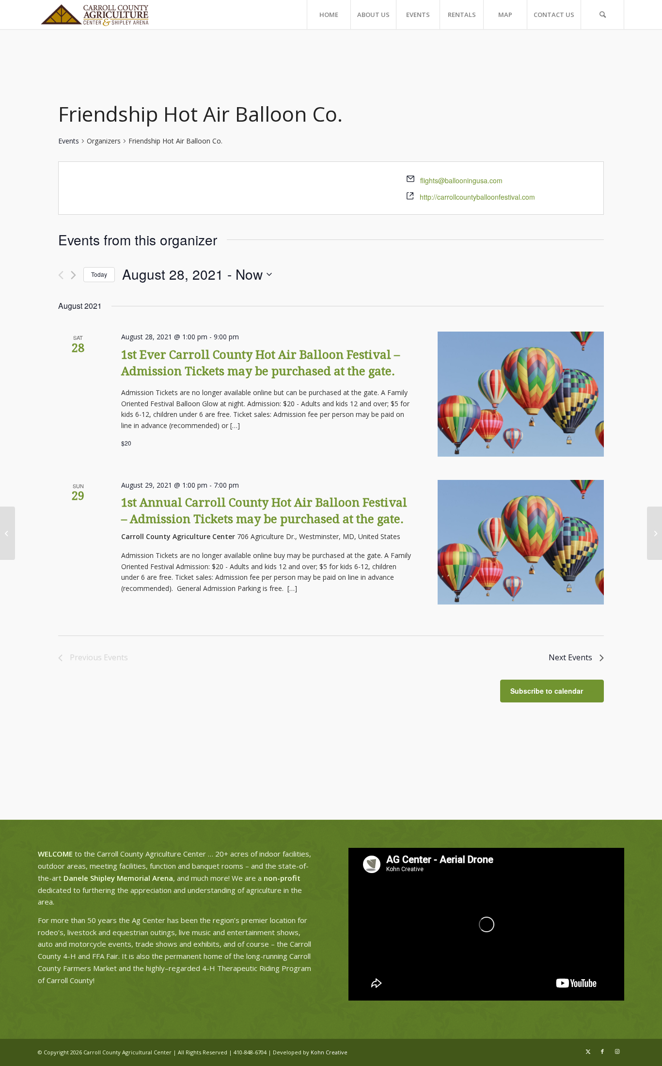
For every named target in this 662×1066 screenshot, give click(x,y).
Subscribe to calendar (546, 691)
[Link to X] (588, 1051)
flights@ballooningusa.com (461, 180)
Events (68, 140)
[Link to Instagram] (617, 1051)
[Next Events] (73, 275)
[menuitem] (328, 14)
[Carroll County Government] (7, 533)
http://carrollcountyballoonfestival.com (477, 197)
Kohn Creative (329, 1052)
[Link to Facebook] (602, 1051)
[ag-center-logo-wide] (95, 14)
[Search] (602, 14)
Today (99, 274)
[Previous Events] (60, 275)
